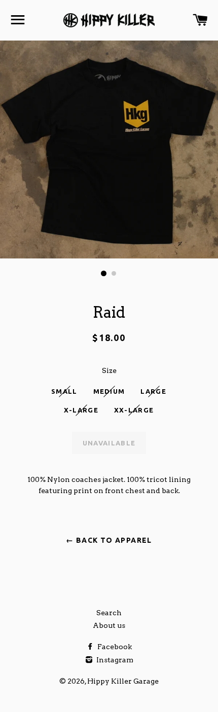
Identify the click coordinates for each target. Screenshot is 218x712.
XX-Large (134, 410)
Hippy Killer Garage (123, 681)
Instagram (114, 660)
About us (109, 625)
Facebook (114, 647)
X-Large (81, 410)
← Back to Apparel (109, 540)
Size (109, 370)
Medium (109, 391)
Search (109, 613)
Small (64, 391)
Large (153, 391)
